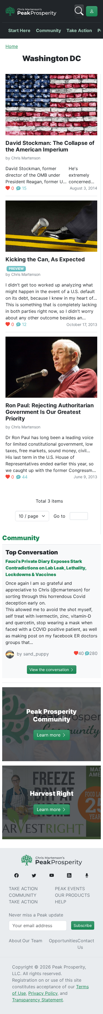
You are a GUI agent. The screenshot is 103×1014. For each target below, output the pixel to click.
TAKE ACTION (23, 888)
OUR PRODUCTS (72, 895)
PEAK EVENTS (70, 888)
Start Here (19, 30)
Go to (59, 516)
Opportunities (63, 940)
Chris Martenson (25, 158)
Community (48, 30)
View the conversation (49, 669)
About (15, 940)
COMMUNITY (23, 895)
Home (11, 46)
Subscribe (83, 925)
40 (81, 653)
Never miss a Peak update (36, 915)
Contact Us (85, 944)
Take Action (79, 30)
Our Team (32, 940)
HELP (60, 901)
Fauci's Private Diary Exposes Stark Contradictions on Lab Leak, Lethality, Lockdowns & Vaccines (45, 567)
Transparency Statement (37, 999)
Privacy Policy (42, 993)
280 (93, 653)
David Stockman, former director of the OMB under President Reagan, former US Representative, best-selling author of (35, 181)
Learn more (49, 735)
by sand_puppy (32, 654)
